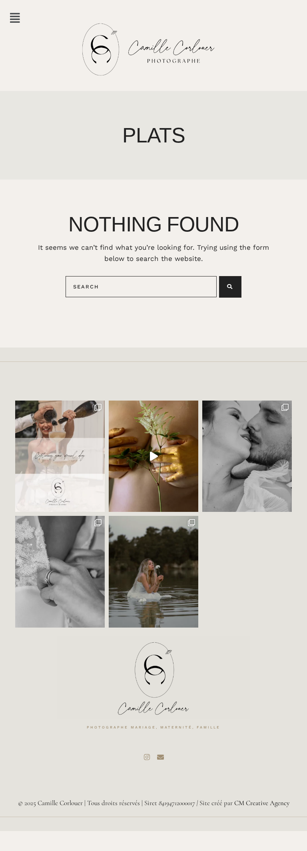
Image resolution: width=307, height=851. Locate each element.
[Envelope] (160, 757)
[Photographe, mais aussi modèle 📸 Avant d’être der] (153, 572)
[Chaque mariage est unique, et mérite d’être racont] (60, 456)
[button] (15, 18)
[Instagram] (147, 757)
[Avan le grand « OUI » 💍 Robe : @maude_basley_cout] (60, 572)
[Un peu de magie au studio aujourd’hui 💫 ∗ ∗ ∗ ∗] (153, 456)
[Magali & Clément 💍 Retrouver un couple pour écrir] (247, 456)
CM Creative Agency (261, 803)
